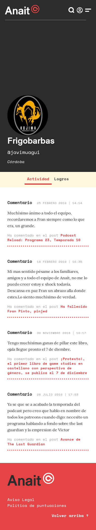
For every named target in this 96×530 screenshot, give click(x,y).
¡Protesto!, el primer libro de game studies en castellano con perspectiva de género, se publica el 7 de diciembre (47, 365)
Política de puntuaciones (36, 505)
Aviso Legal (20, 499)
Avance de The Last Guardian (43, 441)
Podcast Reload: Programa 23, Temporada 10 (43, 237)
